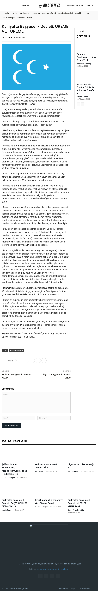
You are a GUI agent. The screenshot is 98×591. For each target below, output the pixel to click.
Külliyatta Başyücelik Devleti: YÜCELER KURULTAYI (79, 503)
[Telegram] (38, 360)
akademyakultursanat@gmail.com (53, 569)
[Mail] (8, 5)
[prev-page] (78, 104)
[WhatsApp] (32, 360)
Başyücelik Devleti (16, 350)
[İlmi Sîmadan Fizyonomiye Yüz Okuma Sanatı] (49, 490)
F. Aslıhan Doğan (8, 478)
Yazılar (5, 350)
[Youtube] (16, 5)
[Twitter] (12, 5)
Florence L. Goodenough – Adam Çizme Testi (87, 57)
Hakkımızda (63, 588)
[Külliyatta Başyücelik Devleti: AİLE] (49, 454)
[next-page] (82, 104)
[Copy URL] (44, 360)
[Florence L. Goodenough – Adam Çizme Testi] (87, 47)
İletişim (72, 588)
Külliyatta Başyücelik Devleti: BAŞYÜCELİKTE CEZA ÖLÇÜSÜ (14, 503)
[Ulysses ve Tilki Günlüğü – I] (82, 454)
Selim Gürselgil (74, 471)
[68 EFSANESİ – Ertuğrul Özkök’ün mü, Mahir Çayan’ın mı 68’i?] (87, 77)
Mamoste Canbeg (84, 64)
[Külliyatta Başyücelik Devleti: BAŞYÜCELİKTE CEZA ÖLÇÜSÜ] (16, 490)
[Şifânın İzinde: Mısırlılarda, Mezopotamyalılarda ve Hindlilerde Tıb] (16, 454)
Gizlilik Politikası (84, 588)
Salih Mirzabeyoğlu (76, 510)
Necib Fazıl (7, 37)
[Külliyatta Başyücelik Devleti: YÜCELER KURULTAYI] (82, 490)
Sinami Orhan (82, 97)
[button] (90, 5)
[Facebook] (4, 5)
